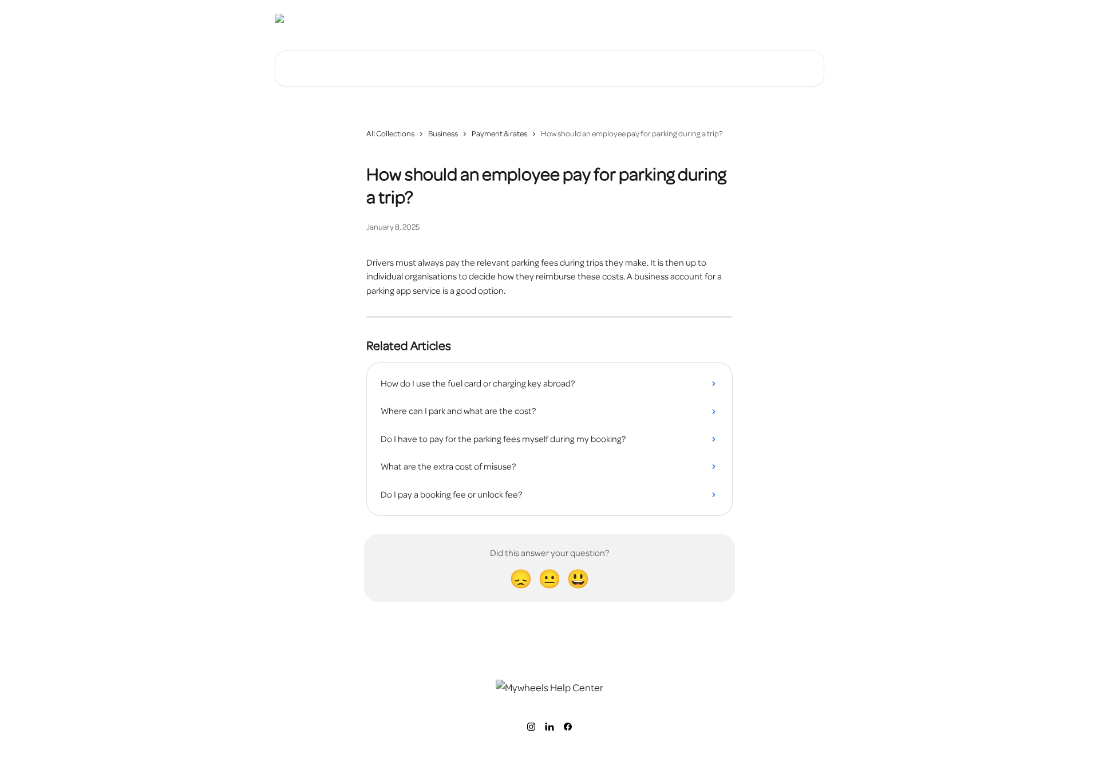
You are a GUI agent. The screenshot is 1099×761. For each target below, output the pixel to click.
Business (443, 133)
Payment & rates (499, 133)
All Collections (390, 133)
